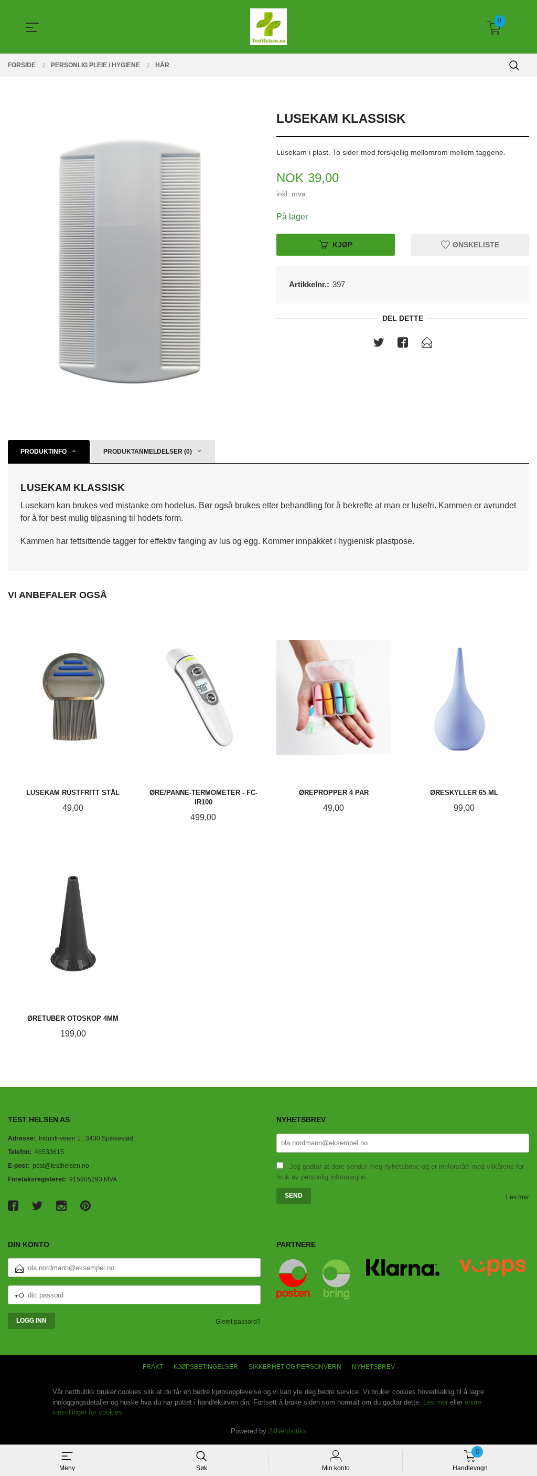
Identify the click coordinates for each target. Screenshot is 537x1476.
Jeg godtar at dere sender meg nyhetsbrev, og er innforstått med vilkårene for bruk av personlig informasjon (400, 1172)
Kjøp (342, 244)
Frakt (153, 1366)
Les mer (517, 1197)
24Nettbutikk (287, 1431)
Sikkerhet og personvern (295, 1366)
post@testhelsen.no (61, 1165)
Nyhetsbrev (373, 1366)
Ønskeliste (474, 244)
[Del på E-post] (426, 344)
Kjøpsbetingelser (206, 1366)
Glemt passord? (238, 1321)
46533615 (49, 1152)
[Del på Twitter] (378, 344)
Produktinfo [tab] (43, 451)
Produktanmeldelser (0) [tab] (147, 451)
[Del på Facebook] (402, 344)
